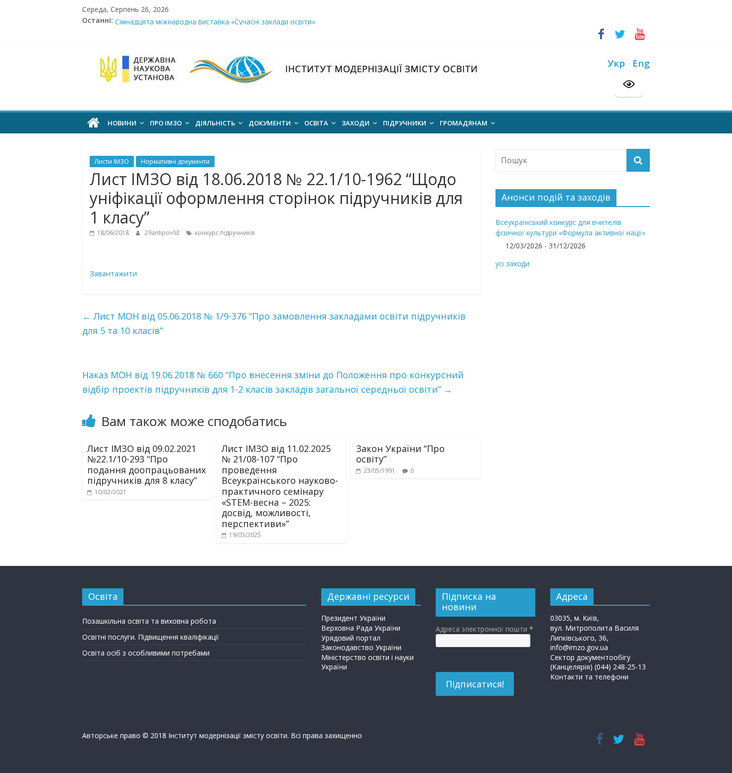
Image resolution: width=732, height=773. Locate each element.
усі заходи (512, 263)
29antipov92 (162, 232)
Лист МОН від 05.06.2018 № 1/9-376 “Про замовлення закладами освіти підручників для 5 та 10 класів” (274, 323)
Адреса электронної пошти (484, 629)
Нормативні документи (175, 161)
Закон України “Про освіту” (400, 453)
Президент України (353, 618)
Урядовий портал (350, 638)
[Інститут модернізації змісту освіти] (93, 122)
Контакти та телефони (589, 676)
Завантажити (114, 273)
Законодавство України (361, 647)
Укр (616, 63)
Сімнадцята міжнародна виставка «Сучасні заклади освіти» (215, 25)
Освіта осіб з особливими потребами (146, 653)
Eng (641, 63)
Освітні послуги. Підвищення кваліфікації (150, 637)
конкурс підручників (224, 232)
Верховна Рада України (360, 628)
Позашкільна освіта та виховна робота (149, 621)
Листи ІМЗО (112, 161)
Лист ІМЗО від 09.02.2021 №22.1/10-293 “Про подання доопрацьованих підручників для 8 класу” (146, 464)
